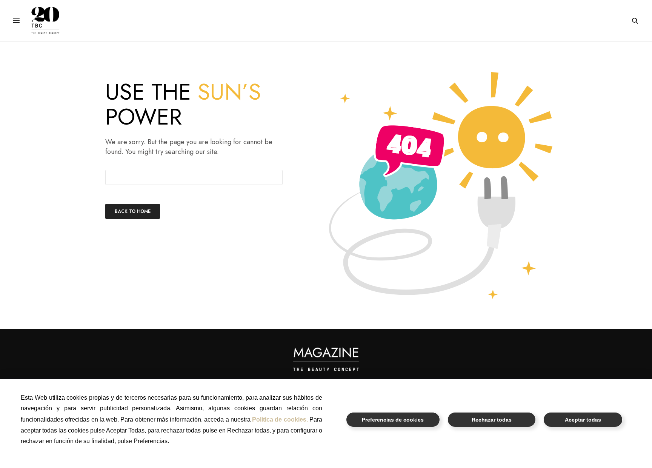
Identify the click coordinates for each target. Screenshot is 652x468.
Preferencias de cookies (393, 420)
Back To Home (133, 211)
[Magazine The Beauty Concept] (51, 21)
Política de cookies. (280, 419)
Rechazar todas (492, 420)
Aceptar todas (583, 420)
